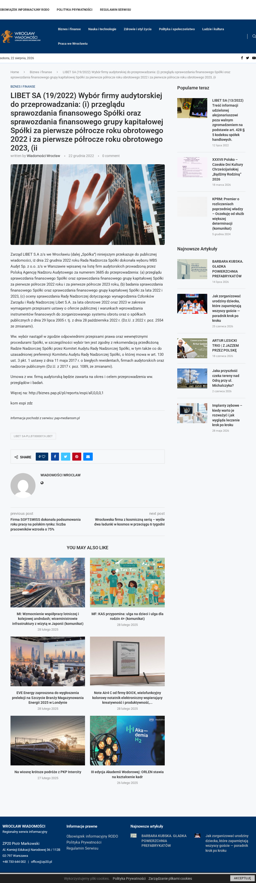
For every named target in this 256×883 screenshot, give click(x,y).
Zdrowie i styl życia (138, 29)
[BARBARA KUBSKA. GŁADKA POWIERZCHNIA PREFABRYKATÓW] (192, 269)
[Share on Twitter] (65, 457)
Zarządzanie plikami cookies (170, 879)
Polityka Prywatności (74, 9)
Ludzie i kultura (213, 29)
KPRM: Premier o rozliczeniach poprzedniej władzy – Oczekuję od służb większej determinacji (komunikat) (228, 213)
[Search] (254, 36)
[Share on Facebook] (55, 457)
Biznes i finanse (69, 29)
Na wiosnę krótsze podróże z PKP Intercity (47, 772)
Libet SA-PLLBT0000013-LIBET (33, 436)
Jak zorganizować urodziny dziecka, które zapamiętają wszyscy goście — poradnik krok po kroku (226, 308)
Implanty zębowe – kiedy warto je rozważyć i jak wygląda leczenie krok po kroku (227, 415)
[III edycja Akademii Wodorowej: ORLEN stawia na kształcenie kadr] (127, 740)
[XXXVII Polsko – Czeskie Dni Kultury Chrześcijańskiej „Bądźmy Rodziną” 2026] (192, 167)
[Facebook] (242, 58)
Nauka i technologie (102, 29)
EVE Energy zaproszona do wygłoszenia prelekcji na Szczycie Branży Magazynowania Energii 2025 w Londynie (48, 698)
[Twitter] (248, 58)
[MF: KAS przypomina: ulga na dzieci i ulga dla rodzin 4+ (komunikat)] (127, 582)
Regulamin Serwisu (115, 9)
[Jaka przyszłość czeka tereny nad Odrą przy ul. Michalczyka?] (192, 378)
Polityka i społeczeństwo (177, 29)
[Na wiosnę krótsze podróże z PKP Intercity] (47, 740)
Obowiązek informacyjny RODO (24, 9)
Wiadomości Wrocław (43, 156)
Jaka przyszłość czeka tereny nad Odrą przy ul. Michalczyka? (225, 378)
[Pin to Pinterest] (76, 457)
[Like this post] (43, 457)
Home (14, 72)
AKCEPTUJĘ (242, 878)
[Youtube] (254, 58)
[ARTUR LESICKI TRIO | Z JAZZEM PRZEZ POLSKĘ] (192, 348)
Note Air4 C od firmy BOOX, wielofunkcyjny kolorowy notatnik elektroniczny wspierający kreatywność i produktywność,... (127, 698)
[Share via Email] (88, 457)
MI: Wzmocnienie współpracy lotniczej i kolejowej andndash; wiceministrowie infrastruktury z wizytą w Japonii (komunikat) (48, 619)
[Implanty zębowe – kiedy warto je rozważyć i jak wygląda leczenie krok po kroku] (192, 413)
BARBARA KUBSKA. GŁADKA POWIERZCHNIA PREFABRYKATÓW (227, 268)
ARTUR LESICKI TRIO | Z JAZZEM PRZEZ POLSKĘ (225, 345)
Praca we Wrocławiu (73, 43)
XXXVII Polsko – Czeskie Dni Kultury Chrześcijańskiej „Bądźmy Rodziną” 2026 (227, 169)
